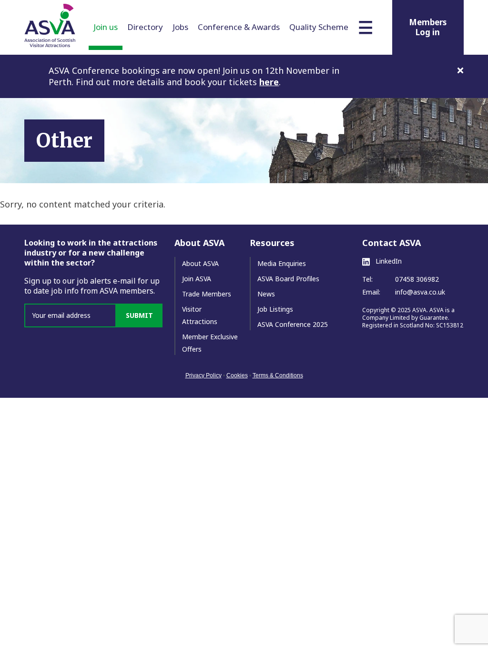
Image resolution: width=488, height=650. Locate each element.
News (266, 293)
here (269, 82)
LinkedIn (388, 261)
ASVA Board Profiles (288, 278)
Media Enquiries (281, 263)
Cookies (237, 375)
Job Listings (275, 309)
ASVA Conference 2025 (292, 324)
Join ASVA (196, 278)
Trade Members (206, 293)
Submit (139, 315)
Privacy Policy (203, 375)
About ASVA (200, 263)
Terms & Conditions (278, 375)
